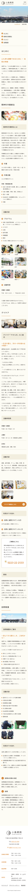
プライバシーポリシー (14, 885)
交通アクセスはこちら (15, 847)
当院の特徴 (24, 24)
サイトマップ (4, 885)
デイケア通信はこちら (10, 504)
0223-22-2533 (16, 562)
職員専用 (23, 885)
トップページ (17, 24)
